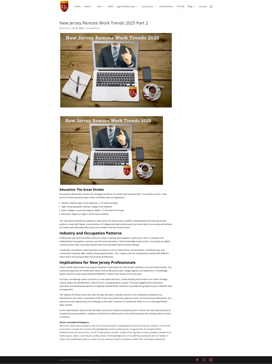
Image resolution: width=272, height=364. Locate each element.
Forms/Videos (166, 6)
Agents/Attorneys (126, 6)
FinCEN (180, 6)
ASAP (110, 6)
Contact (203, 6)
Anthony (66, 28)
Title (99, 6)
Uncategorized (92, 28)
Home (78, 6)
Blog (190, 6)
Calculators (147, 6)
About (87, 6)
